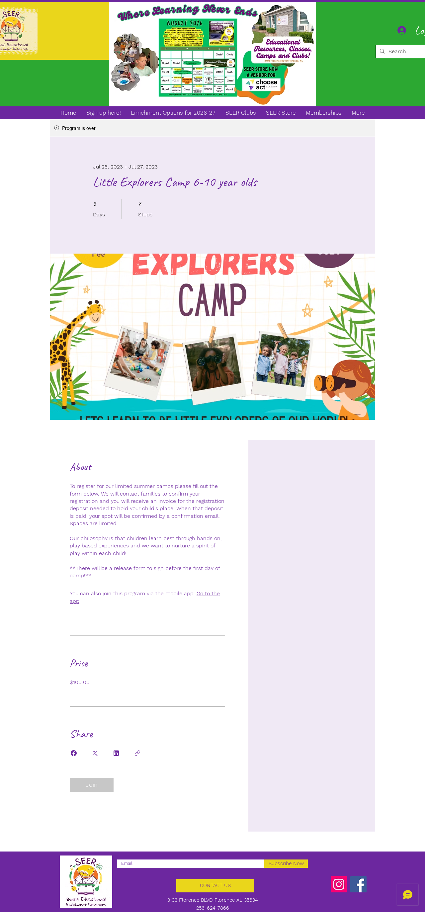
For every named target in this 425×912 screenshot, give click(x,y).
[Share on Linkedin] (116, 753)
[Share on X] (95, 753)
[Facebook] (358, 884)
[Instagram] (339, 884)
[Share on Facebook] (74, 753)
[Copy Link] (137, 753)
